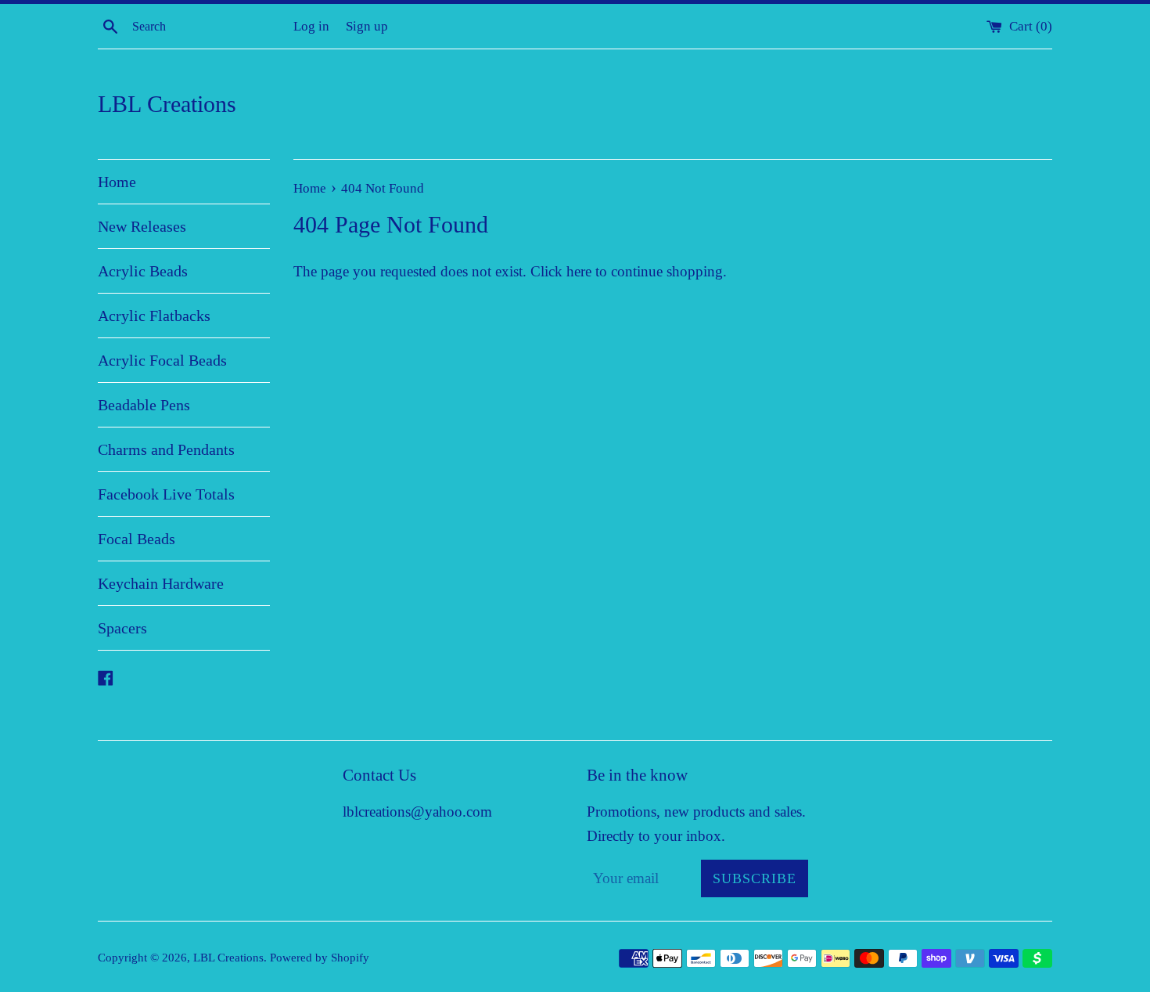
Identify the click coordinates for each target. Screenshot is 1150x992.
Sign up (367, 26)
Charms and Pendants (166, 449)
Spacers (122, 628)
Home (117, 181)
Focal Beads (136, 538)
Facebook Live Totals (166, 494)
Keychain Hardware (161, 583)
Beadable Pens (144, 404)
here (578, 271)
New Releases (142, 226)
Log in (311, 26)
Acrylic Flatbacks (154, 315)
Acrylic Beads (143, 271)
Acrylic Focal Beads (162, 360)
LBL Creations (167, 104)
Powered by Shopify (319, 957)
